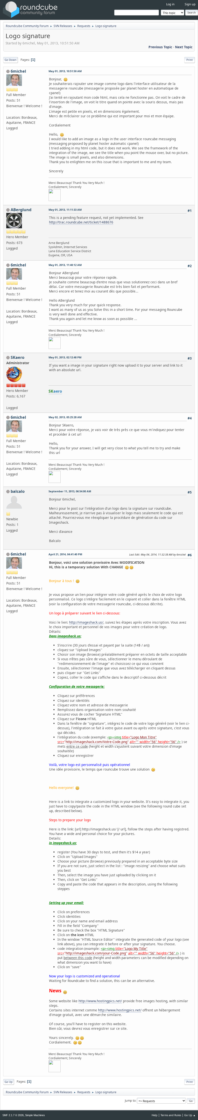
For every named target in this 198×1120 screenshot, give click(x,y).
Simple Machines (35, 1115)
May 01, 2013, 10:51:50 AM (65, 71)
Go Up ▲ (190, 1115)
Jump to (130, 1101)
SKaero (17, 357)
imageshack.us (68, 636)
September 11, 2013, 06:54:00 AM (70, 491)
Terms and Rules (171, 1115)
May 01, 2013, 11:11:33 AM (65, 209)
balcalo (18, 491)
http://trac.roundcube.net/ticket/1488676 (81, 222)
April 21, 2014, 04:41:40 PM (65, 554)
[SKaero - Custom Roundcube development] (8, 402)
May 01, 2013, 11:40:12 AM (65, 265)
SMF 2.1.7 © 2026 (13, 1115)
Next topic (183, 47)
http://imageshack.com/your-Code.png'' (96, 953)
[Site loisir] (8, 111)
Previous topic (160, 47)
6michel (18, 71)
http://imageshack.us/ (86, 622)
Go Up (9, 1082)
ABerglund (21, 209)
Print (189, 60)
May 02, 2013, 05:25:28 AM (65, 417)
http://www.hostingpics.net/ (100, 1001)
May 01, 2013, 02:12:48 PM (65, 357)
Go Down (10, 60)
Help (154, 1115)
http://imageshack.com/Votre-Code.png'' (97, 741)
